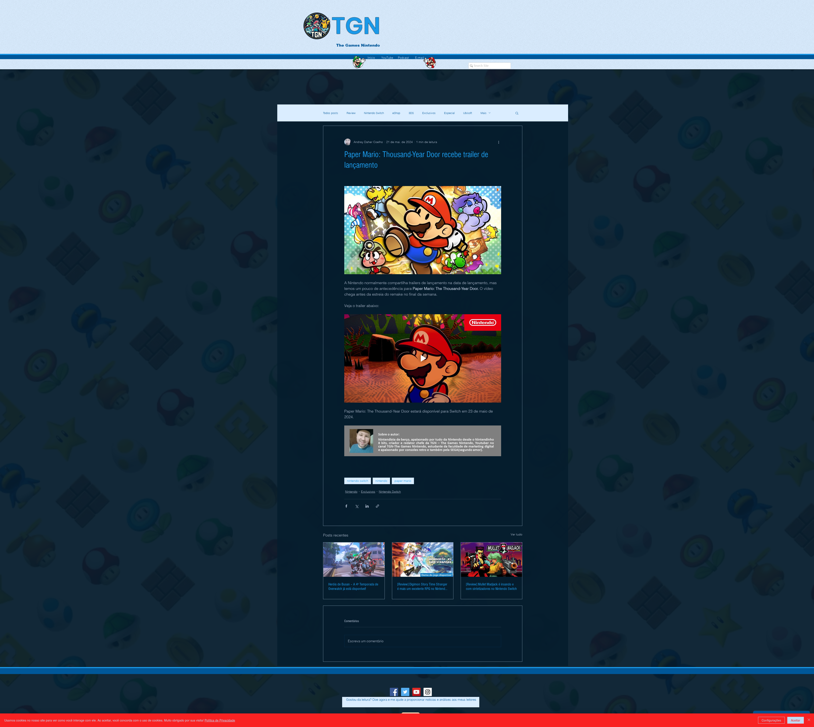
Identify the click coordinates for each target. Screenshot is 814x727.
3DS (411, 113)
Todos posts (330, 113)
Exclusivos (429, 113)
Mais (483, 113)
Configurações (771, 720)
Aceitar (795, 720)
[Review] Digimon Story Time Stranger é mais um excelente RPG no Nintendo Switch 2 (422, 586)
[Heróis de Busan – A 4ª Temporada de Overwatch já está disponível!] (354, 559)
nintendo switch (357, 481)
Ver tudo (516, 534)
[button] (517, 113)
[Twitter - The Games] (405, 692)
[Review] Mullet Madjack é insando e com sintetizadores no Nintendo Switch (491, 586)
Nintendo (351, 491)
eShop (396, 113)
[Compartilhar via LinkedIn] (367, 506)
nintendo (381, 481)
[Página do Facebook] (394, 692)
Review (351, 113)
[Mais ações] (498, 142)
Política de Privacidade (220, 720)
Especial (449, 113)
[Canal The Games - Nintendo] (416, 692)
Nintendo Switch (374, 113)
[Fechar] (808, 720)
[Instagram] (428, 692)
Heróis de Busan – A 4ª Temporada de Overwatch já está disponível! (353, 586)
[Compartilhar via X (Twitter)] (357, 506)
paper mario (402, 481)
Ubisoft (467, 113)
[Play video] (422, 358)
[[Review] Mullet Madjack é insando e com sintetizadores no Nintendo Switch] (491, 559)
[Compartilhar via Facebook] (346, 506)
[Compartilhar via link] (377, 506)
